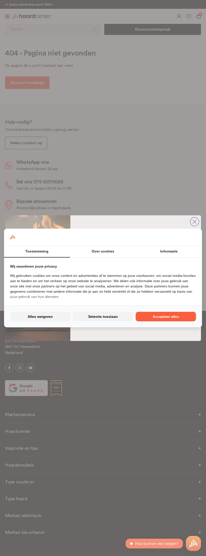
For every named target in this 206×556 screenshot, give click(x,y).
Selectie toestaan (103, 317)
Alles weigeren (40, 317)
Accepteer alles (166, 317)
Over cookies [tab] (103, 251)
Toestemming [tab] (36, 251)
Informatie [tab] (169, 251)
